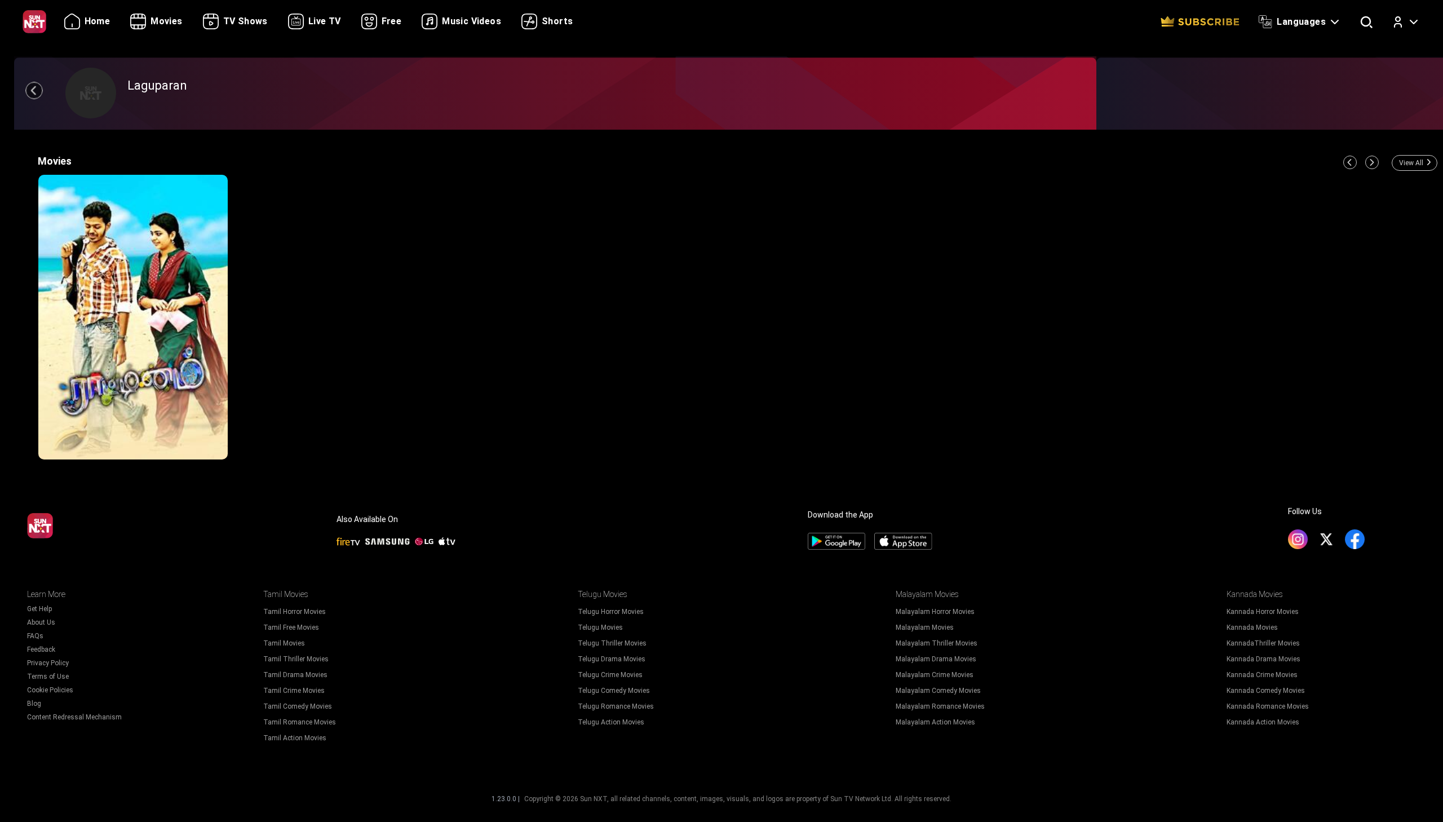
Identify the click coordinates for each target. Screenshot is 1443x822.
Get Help (39, 609)
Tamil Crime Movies (294, 691)
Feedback (41, 649)
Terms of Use (48, 676)
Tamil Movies (284, 643)
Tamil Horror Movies (294, 612)
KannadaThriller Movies (1263, 643)
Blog (34, 704)
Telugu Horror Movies (611, 612)
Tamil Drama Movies (295, 675)
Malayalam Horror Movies (935, 612)
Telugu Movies (600, 627)
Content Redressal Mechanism (74, 717)
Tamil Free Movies (291, 627)
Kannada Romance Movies (1268, 706)
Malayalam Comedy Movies (938, 691)
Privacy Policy (48, 663)
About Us (41, 622)
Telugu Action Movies (611, 722)
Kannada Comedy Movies (1266, 691)
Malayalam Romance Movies (940, 706)
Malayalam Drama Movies (936, 659)
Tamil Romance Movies (299, 722)
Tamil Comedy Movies (297, 706)
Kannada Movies (1252, 627)
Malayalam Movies (925, 627)
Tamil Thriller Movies (296, 659)
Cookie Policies (50, 690)
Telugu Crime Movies (610, 675)
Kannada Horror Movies (1263, 612)
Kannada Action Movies (1263, 722)
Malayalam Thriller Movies (936, 643)
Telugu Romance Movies (616, 706)
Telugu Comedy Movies (614, 691)
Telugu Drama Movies (611, 659)
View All (1411, 163)
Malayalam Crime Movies (934, 675)
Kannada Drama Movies (1263, 659)
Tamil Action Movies (294, 738)
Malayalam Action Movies (935, 722)
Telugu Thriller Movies (612, 643)
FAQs (35, 636)
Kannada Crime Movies (1262, 675)
